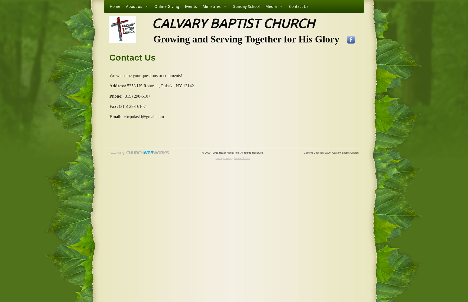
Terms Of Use (242, 158)
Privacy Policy (224, 158)
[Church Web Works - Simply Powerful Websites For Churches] (139, 154)
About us (134, 6)
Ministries (212, 6)
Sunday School (246, 6)
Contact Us (298, 6)
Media (271, 6)
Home (115, 6)
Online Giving (166, 6)
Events (191, 6)
